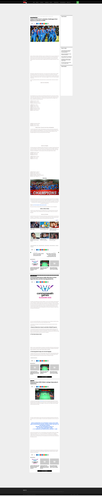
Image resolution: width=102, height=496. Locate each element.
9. (53, 218)
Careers (77, 494)
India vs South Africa (52, 245)
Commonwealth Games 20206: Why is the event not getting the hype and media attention (34, 372)
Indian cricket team (34, 17)
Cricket (37, 2)
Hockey (51, 2)
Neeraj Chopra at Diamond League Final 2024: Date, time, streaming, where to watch (66, 60)
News (36, 17)
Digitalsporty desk (33, 21)
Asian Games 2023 (62, 2)
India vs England (47, 245)
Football (41, 2)
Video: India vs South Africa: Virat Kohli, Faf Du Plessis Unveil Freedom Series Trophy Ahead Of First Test (51, 255)
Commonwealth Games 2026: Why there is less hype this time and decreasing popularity (34, 268)
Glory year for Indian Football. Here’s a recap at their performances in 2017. (38, 254)
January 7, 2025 (53, 429)
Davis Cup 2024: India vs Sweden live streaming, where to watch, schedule (54, 268)
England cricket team (41, 245)
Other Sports (56, 2)
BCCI (37, 245)
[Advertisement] (51, 9)
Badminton (47, 2)
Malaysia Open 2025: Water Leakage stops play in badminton (44, 268)
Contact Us (68, 2)
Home (34, 2)
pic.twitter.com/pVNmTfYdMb (44, 427)
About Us (72, 494)
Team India (57, 245)
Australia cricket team (33, 245)
